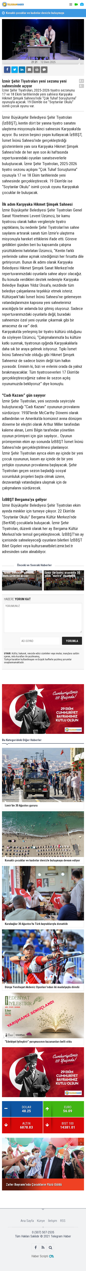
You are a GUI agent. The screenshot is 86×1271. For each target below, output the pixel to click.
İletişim (52, 1221)
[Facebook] (7, 69)
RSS (62, 1221)
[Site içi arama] (50, 1247)
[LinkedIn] (22, 69)
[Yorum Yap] (44, 69)
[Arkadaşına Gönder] (29, 69)
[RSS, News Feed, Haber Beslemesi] (43, 1247)
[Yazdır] (37, 69)
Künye (41, 1221)
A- (81, 86)
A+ (81, 81)
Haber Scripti (39, 1256)
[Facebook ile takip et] (35, 1247)
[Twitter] (14, 69)
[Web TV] (76, 4)
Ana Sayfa (27, 1221)
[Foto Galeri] (82, 4)
